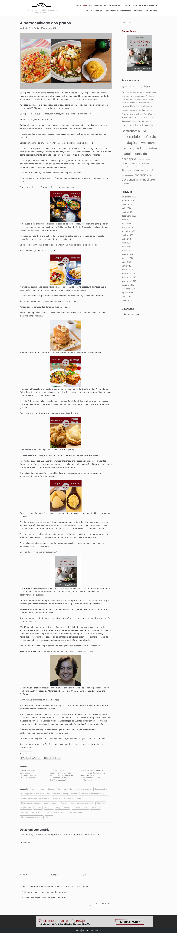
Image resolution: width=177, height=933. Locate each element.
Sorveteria (129, 175)
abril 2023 (126, 223)
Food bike (135, 118)
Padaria (124, 167)
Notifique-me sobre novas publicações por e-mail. (45, 897)
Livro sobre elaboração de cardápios (139, 137)
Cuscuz (51, 789)
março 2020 (127, 269)
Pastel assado (59, 812)
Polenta (49, 817)
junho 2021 (127, 239)
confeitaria (148, 106)
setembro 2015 (128, 289)
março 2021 (127, 250)
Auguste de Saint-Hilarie (139, 92)
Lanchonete (148, 121)
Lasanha (38, 808)
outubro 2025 (128, 200)
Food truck (142, 118)
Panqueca (46, 812)
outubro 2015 (128, 285)
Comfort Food (137, 106)
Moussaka (95, 808)
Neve (78, 930)
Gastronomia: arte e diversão (133, 121)
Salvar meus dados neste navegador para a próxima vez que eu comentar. (57, 886)
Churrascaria (125, 106)
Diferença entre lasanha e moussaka (66, 798)
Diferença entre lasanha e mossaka (35, 798)
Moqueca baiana (62, 808)
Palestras (138, 10)
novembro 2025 (129, 197)
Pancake (35, 812)
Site (84, 875)
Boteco (128, 96)
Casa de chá (137, 99)
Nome (23, 875)
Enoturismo (145, 110)
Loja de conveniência (143, 160)
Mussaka (24, 812)
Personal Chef (131, 167)
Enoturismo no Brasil (132, 114)
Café (143, 96)
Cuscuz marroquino (65, 789)
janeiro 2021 (127, 254)
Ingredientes (26, 808)
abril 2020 (126, 266)
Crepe (41, 789)
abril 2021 (126, 246)
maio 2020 (126, 262)
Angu (34, 789)
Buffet (132, 96)
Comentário (26, 842)
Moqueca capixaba (80, 808)
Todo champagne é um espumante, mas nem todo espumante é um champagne (61, 772)
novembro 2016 (129, 273)
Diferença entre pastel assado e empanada (76, 803)
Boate (123, 96)
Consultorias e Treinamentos (118, 10)
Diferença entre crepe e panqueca (94, 794)
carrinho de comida (127, 99)
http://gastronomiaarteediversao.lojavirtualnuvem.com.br (67, 651)
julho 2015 (126, 296)
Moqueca (48, 808)
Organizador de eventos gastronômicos (137, 163)
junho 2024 (127, 204)
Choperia (146, 103)
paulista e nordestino (77, 812)
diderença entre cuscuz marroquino (35, 794)
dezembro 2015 (129, 277)
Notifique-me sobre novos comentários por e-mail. (45, 892)
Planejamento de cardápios (31, 817)
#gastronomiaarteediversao (132, 87)
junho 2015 (127, 300)
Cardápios (150, 96)
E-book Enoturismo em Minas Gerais (140, 5)
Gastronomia (149, 118)
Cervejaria (151, 99)
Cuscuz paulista (101, 789)
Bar (150, 92)
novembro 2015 (129, 281)
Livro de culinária (131, 125)
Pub (123, 175)
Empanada (101, 803)
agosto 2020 (127, 258)
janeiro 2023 (127, 235)
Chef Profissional (137, 103)
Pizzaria (138, 167)
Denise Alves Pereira (31, 28)
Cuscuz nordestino (83, 789)
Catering (144, 99)
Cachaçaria (138, 96)
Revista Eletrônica (94, 10)
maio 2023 (126, 219)
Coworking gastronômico (129, 110)
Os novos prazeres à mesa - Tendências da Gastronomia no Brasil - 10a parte (93, 772)
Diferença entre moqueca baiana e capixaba (38, 803)
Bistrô (154, 92)
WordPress (96, 930)
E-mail (55, 875)
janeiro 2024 (127, 212)
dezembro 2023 (129, 216)
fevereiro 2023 (128, 231)
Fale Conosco (150, 10)
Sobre (78, 5)
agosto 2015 (127, 292)
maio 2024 (126, 208)
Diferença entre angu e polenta (65, 794)
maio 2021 (126, 243)
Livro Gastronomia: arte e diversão (105, 5)
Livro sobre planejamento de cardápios (139, 153)
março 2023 (127, 227)
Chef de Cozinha (127, 103)
